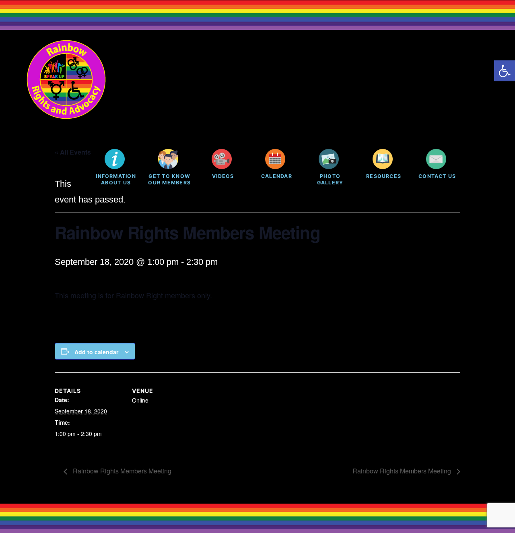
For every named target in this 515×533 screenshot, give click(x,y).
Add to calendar (96, 352)
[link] (504, 70)
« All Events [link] (73, 152)
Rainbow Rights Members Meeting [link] (121, 470)
